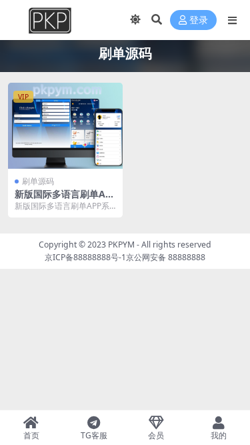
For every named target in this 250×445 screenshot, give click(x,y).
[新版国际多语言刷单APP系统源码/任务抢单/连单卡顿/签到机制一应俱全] (65, 126)
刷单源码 (38, 181)
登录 (198, 20)
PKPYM (121, 244)
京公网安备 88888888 (165, 257)
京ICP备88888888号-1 (85, 257)
